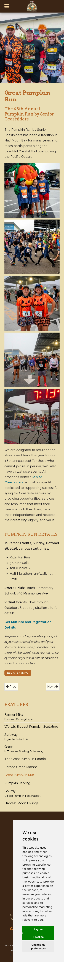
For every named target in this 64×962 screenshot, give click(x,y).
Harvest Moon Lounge (21, 803)
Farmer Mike (19, 717)
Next (51, 686)
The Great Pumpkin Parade (25, 759)
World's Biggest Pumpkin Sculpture (31, 726)
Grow (23, 749)
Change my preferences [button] (38, 946)
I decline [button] (38, 936)
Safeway (16, 737)
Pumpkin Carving (17, 783)
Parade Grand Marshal (21, 767)
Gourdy (22, 793)
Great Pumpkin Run (19, 775)
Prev (13, 686)
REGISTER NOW (17, 672)
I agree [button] (38, 929)
